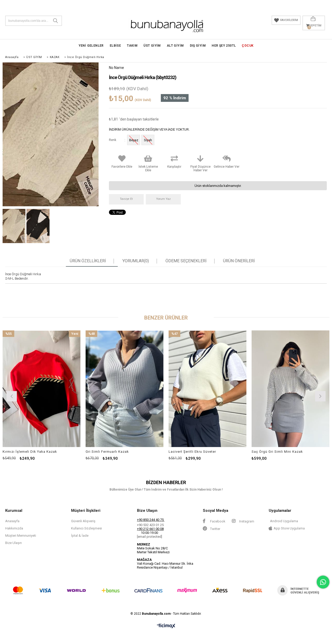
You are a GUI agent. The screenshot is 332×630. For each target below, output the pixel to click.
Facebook (217, 521)
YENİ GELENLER (91, 45)
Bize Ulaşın (13, 543)
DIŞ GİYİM (198, 45)
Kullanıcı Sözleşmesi (86, 528)
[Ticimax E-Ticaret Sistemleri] (166, 626)
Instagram (246, 521)
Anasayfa (12, 521)
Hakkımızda (14, 528)
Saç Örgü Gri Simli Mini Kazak (277, 452)
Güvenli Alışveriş (83, 521)
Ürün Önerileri (239, 261)
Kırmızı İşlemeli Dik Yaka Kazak (30, 452)
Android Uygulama (284, 521)
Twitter (214, 529)
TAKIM (132, 45)
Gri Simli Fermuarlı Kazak (107, 452)
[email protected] (149, 537)
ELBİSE (115, 45)
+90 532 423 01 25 (150, 525)
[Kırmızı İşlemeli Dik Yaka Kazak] (41, 388)
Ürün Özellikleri (88, 261)
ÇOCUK (247, 45)
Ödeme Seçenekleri (185, 261)
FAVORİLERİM (289, 20)
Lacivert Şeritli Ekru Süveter (192, 452)
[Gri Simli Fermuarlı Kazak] (124, 388)
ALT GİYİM (175, 45)
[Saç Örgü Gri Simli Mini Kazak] (290, 388)
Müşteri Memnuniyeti (20, 535)
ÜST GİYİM (152, 45)
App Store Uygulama (289, 528)
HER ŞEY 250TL (224, 45)
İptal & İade (79, 535)
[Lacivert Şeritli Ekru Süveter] (207, 388)
